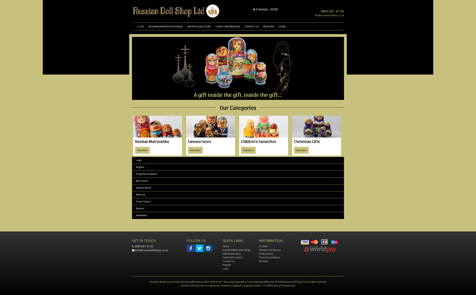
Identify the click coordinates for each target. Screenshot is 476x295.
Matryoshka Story (199, 26)
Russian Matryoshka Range (166, 26)
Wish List (140, 194)
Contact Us (252, 26)
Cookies (263, 246)
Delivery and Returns (270, 250)
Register (268, 26)
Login (282, 26)
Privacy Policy (266, 253)
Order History (143, 201)
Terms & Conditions (269, 257)
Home (140, 26)
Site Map (263, 261)
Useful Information (228, 26)
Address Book (143, 187)
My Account (142, 180)
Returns (140, 208)
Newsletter (141, 215)
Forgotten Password (146, 174)
